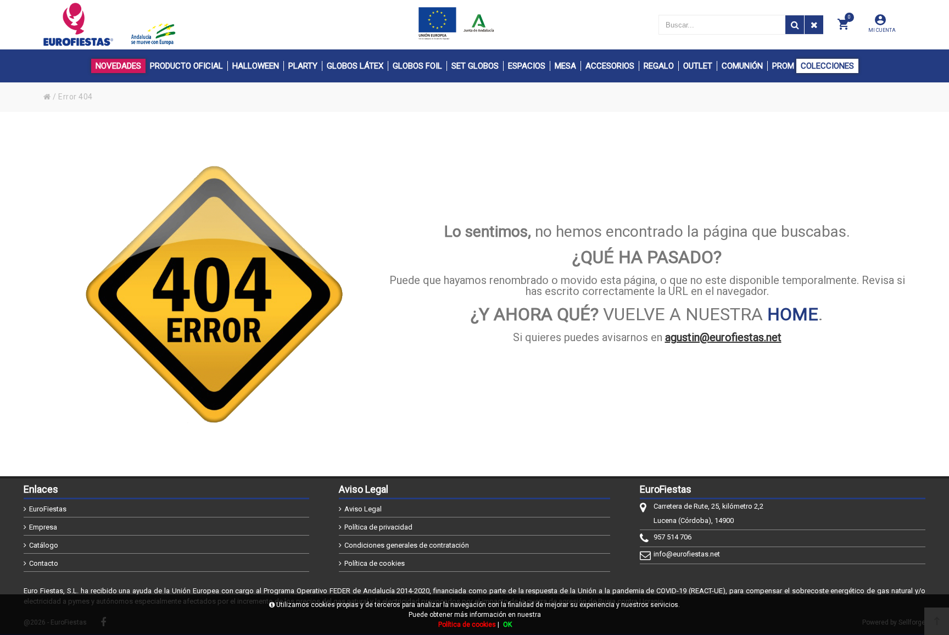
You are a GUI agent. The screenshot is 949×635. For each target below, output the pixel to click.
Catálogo (43, 545)
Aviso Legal (363, 509)
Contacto (43, 563)
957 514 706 (672, 537)
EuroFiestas (47, 509)
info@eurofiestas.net (687, 554)
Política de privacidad (378, 527)
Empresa (43, 527)
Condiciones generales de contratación (406, 545)
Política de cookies (374, 563)
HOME (792, 314)
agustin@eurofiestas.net (723, 337)
